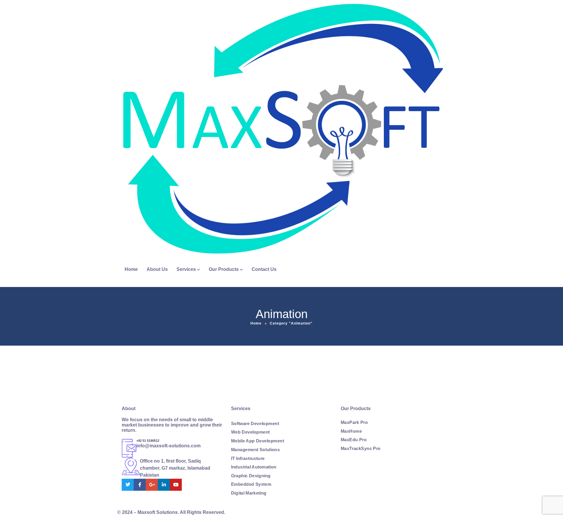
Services (186, 269)
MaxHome (351, 431)
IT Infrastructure (248, 458)
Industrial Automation (254, 467)
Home (131, 269)
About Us (157, 269)
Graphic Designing (251, 475)
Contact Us (264, 269)
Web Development (250, 432)
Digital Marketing (249, 493)
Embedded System (251, 484)
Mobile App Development (257, 441)
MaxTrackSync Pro (361, 448)
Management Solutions (255, 449)
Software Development (255, 423)
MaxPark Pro (354, 422)
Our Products (224, 269)
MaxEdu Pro (354, 439)
